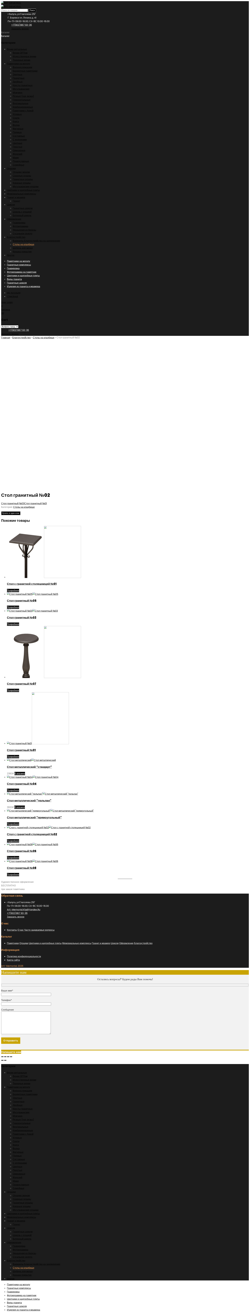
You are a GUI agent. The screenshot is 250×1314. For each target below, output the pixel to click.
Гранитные (18, 78)
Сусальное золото (22, 233)
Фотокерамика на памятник (21, 272)
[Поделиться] (8, 1056)
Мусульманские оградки (25, 186)
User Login (7, 302)
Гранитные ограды (23, 179)
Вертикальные (20, 103)
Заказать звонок (20, 29)
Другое (10, 255)
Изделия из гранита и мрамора (23, 286)
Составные (19, 136)
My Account (14, 292)
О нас (21, 930)
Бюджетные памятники (25, 71)
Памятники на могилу (18, 63)
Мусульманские (21, 89)
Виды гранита (14, 279)
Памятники (13, 943)
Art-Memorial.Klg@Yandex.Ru (23, 909)
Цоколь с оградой (22, 212)
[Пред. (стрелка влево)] (2, 1060)
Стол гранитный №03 (12, 503)
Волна (16, 125)
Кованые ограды (22, 183)
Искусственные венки (24, 56)
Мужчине (17, 92)
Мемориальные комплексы (21, 193)
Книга (16, 121)
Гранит (16, 201)
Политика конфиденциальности (24, 956)
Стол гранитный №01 (35, 503)
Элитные (17, 74)
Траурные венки (21, 60)
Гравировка (19, 222)
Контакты (12, 930)
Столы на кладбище (23, 244)
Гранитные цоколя (17, 283)
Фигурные (18, 128)
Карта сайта (13, 960)
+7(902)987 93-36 (21, 25)
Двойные (18, 81)
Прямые (17, 132)
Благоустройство (16, 237)
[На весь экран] (5, 1056)
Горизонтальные (22, 99)
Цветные (17, 143)
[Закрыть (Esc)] (11, 1056)
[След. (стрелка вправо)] (5, 1060)
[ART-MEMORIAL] (11, 3)
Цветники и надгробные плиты (23, 190)
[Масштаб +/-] (2, 1056)
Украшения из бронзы (24, 230)
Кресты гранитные (23, 85)
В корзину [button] (19, 773)
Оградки (11, 168)
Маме (16, 157)
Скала (16, 118)
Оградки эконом (21, 172)
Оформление (14, 219)
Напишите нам (11, 1052)
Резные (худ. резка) (23, 96)
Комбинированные (23, 107)
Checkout (12, 296)
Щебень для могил (23, 248)
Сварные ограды (22, 175)
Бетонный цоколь (22, 215)
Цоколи (11, 204)
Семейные (18, 165)
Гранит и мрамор (16, 197)
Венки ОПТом (20, 53)
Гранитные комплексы (19, 264)
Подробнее (13, 590)
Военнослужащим (22, 67)
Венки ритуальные (17, 49)
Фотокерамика (20, 226)
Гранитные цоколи (23, 208)
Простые (17, 146)
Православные (21, 161)
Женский (17, 154)
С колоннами (20, 139)
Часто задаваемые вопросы (39, 930)
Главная (5, 337)
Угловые (17, 114)
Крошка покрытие (22, 251)
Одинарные (19, 150)
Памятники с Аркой (23, 110)
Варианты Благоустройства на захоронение (36, 240)
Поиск (32, 10)
